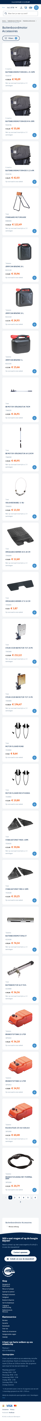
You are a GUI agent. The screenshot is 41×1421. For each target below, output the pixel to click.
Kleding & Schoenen (8, 1294)
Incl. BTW (10, 7)
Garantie (5, 1323)
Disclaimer (5, 1409)
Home (4, 21)
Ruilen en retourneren (9, 1331)
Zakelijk (5, 1337)
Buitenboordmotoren (29, 21)
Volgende (20, 1202)
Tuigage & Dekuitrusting (6, 1306)
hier (3, 1398)
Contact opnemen (20, 1252)
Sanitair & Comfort (8, 1292)
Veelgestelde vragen (9, 1334)
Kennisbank (6, 1326)
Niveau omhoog (14, 1226)
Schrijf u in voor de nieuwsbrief (22, 1259)
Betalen (5, 1320)
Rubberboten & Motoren (14, 21)
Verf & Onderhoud (8, 1303)
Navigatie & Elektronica (6, 1285)
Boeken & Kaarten (8, 1300)
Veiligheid (5, 1297)
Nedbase (11, 1412)
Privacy (12, 1409)
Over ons (5, 1328)
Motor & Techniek (8, 1289)
